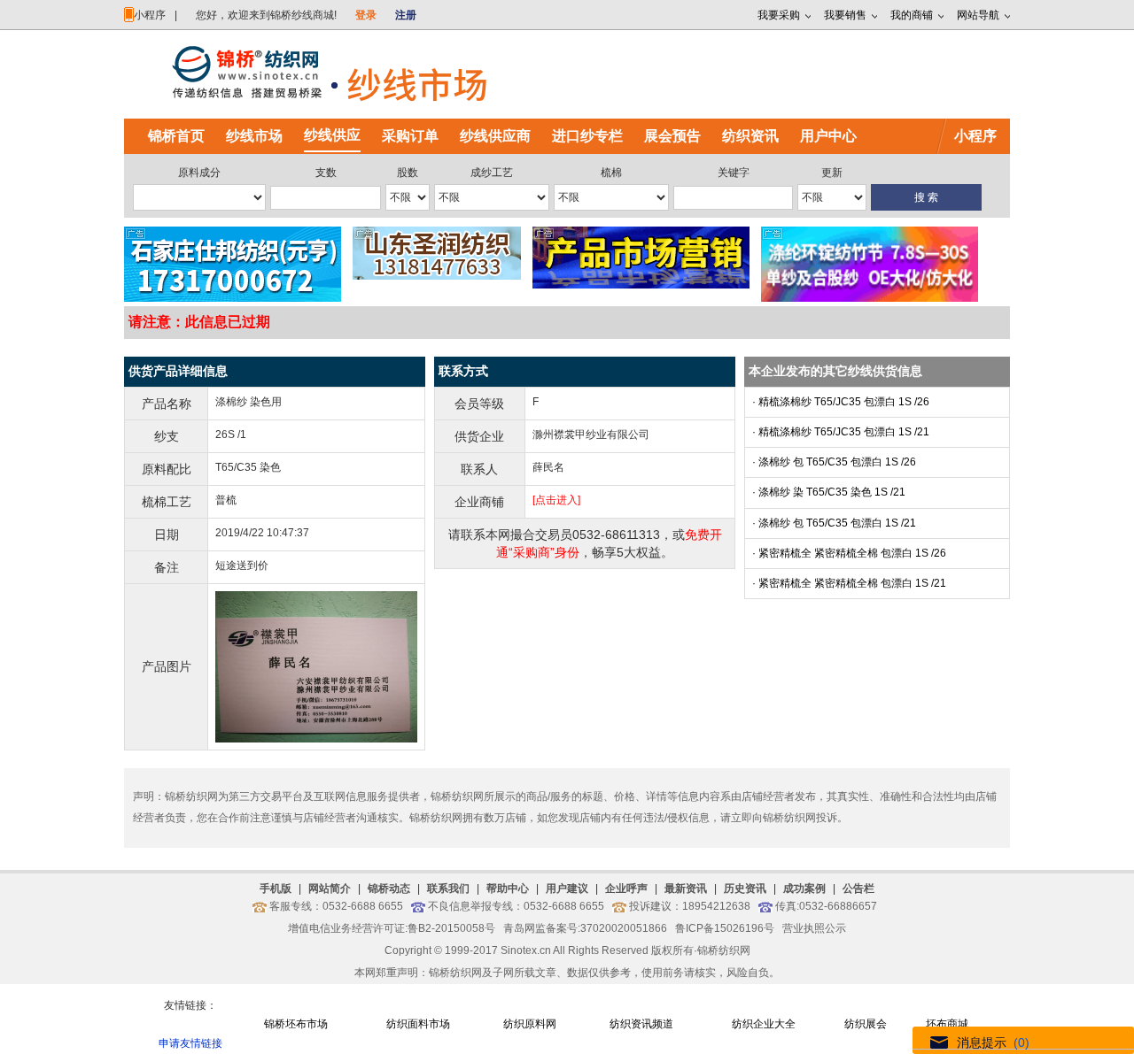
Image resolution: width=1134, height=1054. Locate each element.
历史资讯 (745, 888)
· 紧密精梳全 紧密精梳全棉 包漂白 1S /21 (849, 583)
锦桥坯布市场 (296, 1024)
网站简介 (329, 888)
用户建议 (567, 888)
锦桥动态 (389, 888)
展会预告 (672, 135)
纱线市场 (254, 135)
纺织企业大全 (764, 1024)
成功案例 (804, 888)
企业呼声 (626, 888)
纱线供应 (332, 134)
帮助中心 (507, 888)
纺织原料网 (529, 1024)
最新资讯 (685, 888)
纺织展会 (865, 1024)
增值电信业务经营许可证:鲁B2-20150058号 (391, 928)
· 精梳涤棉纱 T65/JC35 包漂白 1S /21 (840, 432)
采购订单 (410, 135)
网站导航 (978, 15)
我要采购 (778, 15)
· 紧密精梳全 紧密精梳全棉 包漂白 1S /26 (849, 553)
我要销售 (845, 15)
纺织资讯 (750, 135)
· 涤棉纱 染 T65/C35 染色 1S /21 (828, 492)
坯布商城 (947, 1024)
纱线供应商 (495, 135)
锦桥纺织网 (723, 950)
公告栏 (858, 888)
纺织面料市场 (418, 1024)
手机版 (275, 888)
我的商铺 (911, 15)
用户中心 (828, 135)
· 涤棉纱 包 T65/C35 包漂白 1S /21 (834, 523)
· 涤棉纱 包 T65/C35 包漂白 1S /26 (834, 462)
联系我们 (448, 888)
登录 (366, 15)
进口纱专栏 (587, 135)
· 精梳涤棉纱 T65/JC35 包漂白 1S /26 (840, 402)
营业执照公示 (814, 928)
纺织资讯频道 (641, 1024)
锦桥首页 (176, 135)
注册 (405, 15)
